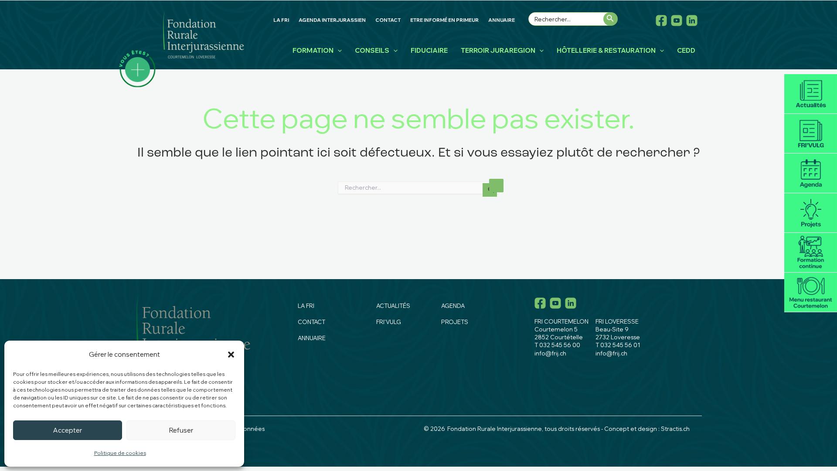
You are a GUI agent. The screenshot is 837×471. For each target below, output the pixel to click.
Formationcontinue (810, 253)
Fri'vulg (810, 134)
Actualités (810, 94)
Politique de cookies (120, 453)
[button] (231, 354)
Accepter (67, 430)
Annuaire (312, 337)
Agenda (810, 173)
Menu (810, 292)
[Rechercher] (610, 19)
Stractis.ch (675, 428)
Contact (311, 321)
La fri (306, 305)
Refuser (181, 430)
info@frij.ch (550, 353)
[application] (337, 50)
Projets (810, 213)
